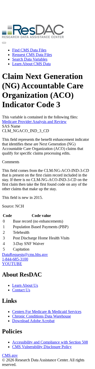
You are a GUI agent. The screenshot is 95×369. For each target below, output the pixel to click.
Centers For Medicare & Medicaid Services (46, 311)
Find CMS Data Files (29, 50)
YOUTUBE (12, 264)
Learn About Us (25, 285)
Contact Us (21, 290)
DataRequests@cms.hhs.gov (25, 254)
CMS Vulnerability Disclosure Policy (42, 347)
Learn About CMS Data (31, 64)
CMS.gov (10, 355)
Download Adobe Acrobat (33, 321)
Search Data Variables (29, 59)
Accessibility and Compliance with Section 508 (50, 342)
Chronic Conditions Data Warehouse (41, 316)
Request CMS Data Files (32, 54)
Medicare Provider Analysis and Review (34, 121)
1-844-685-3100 (15, 259)
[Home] (33, 37)
